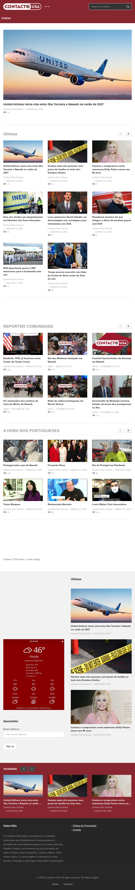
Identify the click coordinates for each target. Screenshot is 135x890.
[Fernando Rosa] (67, 451)
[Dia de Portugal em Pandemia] (112, 451)
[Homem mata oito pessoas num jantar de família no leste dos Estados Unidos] (67, 151)
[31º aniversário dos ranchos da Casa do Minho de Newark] (23, 386)
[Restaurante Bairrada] (67, 490)
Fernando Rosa (56, 465)
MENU (7, 18)
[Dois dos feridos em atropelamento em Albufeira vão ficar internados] (23, 203)
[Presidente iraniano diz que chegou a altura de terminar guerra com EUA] (112, 203)
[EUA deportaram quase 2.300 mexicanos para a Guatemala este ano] (23, 254)
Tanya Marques (11, 504)
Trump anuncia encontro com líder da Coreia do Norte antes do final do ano (67, 275)
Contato (77, 829)
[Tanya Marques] (23, 490)
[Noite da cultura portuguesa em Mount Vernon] (67, 386)
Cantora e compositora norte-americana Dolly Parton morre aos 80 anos (111, 169)
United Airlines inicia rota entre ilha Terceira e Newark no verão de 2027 (53, 104)
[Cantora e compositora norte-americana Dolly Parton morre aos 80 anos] (112, 151)
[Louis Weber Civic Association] (112, 490)
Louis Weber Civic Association (109, 504)
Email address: (11, 729)
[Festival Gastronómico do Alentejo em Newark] (112, 344)
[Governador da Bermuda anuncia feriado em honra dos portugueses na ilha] (112, 386)
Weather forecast (34, 708)
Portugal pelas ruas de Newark (20, 465)
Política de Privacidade (84, 825)
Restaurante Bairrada (59, 504)
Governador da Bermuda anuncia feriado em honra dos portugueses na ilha (111, 404)
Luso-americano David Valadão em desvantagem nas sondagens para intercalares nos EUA (67, 220)
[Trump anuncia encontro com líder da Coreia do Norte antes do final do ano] (67, 256)
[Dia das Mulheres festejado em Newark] (67, 344)
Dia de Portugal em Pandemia (108, 465)
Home (55, 884)
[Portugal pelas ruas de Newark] (23, 451)
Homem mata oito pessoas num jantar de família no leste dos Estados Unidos (65, 169)
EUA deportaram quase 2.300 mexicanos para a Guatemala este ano (22, 271)
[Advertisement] (67, 308)
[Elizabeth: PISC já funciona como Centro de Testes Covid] (23, 344)
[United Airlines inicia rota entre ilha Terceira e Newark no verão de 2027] (67, 65)
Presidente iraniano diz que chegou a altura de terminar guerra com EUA (111, 220)
